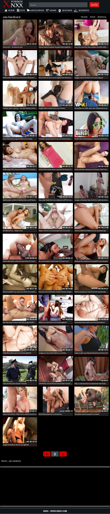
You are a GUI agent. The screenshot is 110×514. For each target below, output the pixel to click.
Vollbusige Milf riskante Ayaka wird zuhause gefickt (22, 169)
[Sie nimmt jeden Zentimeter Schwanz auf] (56, 247)
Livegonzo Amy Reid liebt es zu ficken (52, 353)
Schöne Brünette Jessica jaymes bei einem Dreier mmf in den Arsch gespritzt (67, 169)
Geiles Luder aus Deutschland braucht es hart (91, 353)
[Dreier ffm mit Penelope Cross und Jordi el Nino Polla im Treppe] (91, 124)
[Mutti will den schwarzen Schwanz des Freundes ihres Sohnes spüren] (91, 155)
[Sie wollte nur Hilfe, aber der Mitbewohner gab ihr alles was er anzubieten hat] (91, 94)
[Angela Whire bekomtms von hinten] (56, 94)
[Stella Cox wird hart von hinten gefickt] (56, 308)
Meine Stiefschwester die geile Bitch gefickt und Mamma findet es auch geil (66, 47)
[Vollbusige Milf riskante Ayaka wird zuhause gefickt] (20, 155)
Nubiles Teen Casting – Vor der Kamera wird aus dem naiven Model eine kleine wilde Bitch (36, 108)
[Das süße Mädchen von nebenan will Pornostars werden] (56, 185)
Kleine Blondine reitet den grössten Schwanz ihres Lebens (24, 261)
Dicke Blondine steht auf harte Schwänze (89, 322)
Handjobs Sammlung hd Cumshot (86, 414)
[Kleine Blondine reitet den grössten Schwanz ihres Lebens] (20, 247)
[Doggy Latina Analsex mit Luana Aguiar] (91, 63)
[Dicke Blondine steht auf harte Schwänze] (91, 308)
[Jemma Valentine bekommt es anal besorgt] (91, 216)
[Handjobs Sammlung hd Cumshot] (91, 399)
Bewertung (102, 17)
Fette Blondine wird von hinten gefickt (17, 353)
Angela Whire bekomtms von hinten (52, 108)
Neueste (84, 17)
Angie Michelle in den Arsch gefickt (16, 445)
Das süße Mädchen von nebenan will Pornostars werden (59, 200)
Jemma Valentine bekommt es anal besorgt (90, 230)
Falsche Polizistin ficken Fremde (15, 383)
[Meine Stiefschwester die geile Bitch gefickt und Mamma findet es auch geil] (56, 32)
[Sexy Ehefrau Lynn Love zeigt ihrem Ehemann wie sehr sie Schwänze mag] (56, 63)
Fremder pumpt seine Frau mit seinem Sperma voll (57, 139)
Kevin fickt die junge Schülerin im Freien (17, 139)
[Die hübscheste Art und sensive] (56, 399)
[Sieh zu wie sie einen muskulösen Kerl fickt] (91, 368)
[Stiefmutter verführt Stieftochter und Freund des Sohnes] (20, 185)
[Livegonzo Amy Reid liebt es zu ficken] (56, 338)
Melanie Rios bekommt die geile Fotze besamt (91, 261)
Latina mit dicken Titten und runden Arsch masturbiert (23, 414)
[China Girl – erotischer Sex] (20, 32)
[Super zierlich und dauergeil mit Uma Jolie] (56, 216)
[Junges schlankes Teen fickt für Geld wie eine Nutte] (91, 185)
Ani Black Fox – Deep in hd (12, 230)
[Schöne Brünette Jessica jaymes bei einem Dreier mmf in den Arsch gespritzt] (56, 155)
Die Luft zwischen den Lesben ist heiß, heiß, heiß (92, 47)
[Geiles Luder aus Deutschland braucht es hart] (91, 338)
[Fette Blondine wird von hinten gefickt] (20, 338)
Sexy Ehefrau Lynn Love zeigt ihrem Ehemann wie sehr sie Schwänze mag (65, 78)
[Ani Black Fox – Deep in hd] (20, 216)
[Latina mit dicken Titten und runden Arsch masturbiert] (20, 399)
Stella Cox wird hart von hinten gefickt (53, 322)
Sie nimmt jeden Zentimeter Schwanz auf (54, 261)
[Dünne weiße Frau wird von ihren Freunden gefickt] (20, 277)
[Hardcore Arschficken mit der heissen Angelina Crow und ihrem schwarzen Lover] (56, 277)
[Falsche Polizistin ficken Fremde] (20, 369)
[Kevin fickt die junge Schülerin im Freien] (20, 124)
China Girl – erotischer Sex (12, 47)
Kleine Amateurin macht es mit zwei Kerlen (90, 292)
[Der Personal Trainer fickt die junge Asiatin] (20, 308)
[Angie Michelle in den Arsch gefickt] (20, 429)
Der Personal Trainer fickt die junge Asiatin (18, 322)
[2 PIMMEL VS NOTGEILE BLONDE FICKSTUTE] (56, 369)
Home (4, 460)
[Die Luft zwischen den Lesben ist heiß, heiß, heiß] (91, 32)
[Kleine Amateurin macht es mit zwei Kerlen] (91, 277)
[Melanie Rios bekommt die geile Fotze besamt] (91, 247)
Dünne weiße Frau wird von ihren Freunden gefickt (22, 292)
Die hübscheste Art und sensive (50, 414)
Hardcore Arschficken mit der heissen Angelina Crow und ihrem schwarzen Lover (69, 292)
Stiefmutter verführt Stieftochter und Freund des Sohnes (24, 200)
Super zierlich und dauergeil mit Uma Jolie (54, 230)
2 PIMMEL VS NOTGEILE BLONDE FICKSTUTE (56, 383)
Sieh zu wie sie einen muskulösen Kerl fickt (90, 383)
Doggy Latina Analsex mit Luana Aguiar (88, 78)
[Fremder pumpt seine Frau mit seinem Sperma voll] (56, 124)
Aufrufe (92, 17)
